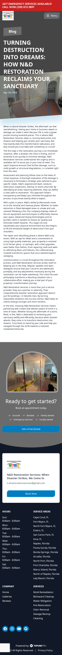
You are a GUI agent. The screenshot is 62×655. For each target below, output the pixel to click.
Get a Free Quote (31, 429)
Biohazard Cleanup (43, 596)
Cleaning (38, 618)
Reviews (6, 600)
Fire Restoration (42, 605)
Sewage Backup (41, 614)
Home (5, 592)
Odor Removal (41, 609)
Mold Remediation (43, 592)
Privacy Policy (45, 650)
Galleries (7, 596)
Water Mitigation (42, 600)
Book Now (31, 493)
